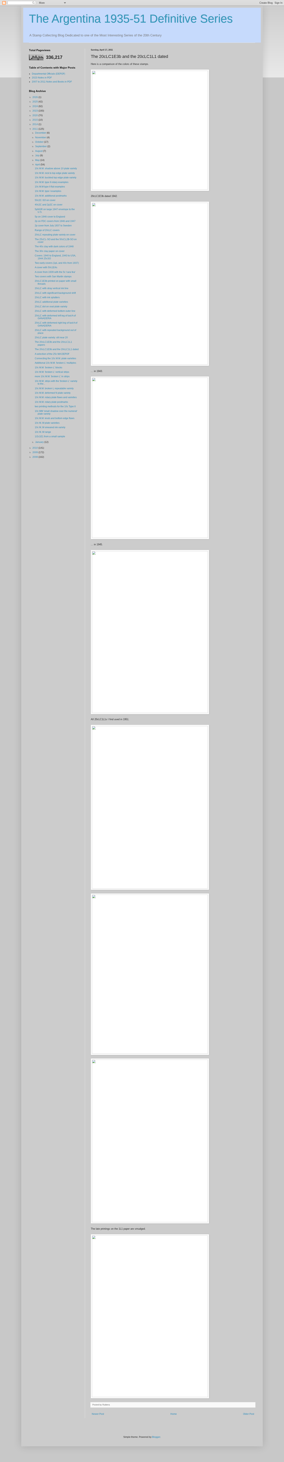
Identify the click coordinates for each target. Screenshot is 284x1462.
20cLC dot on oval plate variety (51, 306)
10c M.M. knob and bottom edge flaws (54, 418)
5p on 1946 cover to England (50, 216)
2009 (35, 452)
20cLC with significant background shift (55, 293)
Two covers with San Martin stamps (53, 276)
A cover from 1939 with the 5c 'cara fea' (55, 272)
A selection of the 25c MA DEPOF (52, 354)
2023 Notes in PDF (42, 77)
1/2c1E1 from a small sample (50, 436)
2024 (35, 106)
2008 (35, 457)
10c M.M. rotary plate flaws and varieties (56, 397)
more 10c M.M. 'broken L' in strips (52, 376)
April (38, 164)
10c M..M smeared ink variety (50, 427)
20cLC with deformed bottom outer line (55, 311)
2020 (35, 115)
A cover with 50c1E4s (46, 267)
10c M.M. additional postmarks (51, 195)
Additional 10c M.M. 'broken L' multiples (55, 363)
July (37, 155)
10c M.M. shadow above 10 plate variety (56, 168)
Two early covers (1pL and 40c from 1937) (57, 263)
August (39, 151)
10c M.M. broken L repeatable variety (54, 388)
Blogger (156, 1437)
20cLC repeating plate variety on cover (55, 234)
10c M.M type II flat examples (50, 186)
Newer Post (98, 1414)
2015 (35, 120)
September (41, 146)
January (39, 442)
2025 (35, 101)
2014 (35, 124)
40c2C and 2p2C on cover (48, 204)
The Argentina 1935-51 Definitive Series (131, 18)
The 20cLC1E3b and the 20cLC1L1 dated (57, 349)
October (39, 142)
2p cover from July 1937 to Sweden (53, 225)
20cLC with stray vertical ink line (51, 288)
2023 (35, 110)
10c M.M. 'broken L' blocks (48, 367)
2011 (35, 129)
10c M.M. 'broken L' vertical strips (52, 372)
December (41, 132)
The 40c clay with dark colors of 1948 (54, 246)
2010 (35, 448)
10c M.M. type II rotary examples (51, 182)
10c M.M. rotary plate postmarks (51, 402)
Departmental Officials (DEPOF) (48, 73)
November (41, 137)
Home (173, 1414)
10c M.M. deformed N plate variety (53, 393)
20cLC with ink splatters (47, 297)
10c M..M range (43, 432)
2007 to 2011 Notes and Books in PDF (52, 81)
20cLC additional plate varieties (51, 302)
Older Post (248, 1414)
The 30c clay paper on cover (50, 251)
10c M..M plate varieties (47, 423)
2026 (35, 97)
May (37, 160)
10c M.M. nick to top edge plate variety (55, 173)
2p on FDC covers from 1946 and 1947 (55, 221)
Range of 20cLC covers (47, 230)
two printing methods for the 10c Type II (55, 406)
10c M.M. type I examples (48, 191)
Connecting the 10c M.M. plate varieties (55, 358)
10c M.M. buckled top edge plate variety (55, 177)
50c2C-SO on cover (45, 200)
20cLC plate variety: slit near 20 (51, 337)
